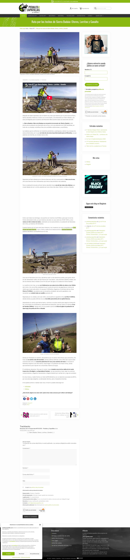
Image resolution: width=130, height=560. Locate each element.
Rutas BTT (30, 403)
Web (24, 481)
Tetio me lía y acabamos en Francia (96, 146)
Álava (28, 404)
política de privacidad (37, 487)
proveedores (12, 541)
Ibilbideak (27, 386)
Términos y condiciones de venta (60, 536)
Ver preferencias (34, 553)
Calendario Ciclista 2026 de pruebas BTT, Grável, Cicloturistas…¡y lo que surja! (96, 232)
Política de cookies (16, 557)
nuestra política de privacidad (51, 505)
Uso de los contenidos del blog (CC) (61, 545)
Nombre (25, 468)
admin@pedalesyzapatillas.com (35, 503)
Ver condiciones (74, 1)
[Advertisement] (50, 202)
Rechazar (21, 553)
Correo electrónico (28, 474)
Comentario (26, 448)
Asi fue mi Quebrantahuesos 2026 (96, 139)
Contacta (53, 533)
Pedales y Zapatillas (56, 558)
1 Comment (43, 79)
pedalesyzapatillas (91, 221)
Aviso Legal (54, 540)
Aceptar (8, 553)
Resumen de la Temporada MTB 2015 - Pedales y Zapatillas (37, 428)
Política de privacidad (25, 557)
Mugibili (88, 164)
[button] (40, 524)
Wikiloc (27, 389)
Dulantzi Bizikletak (67, 229)
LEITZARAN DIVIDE (91, 243)
